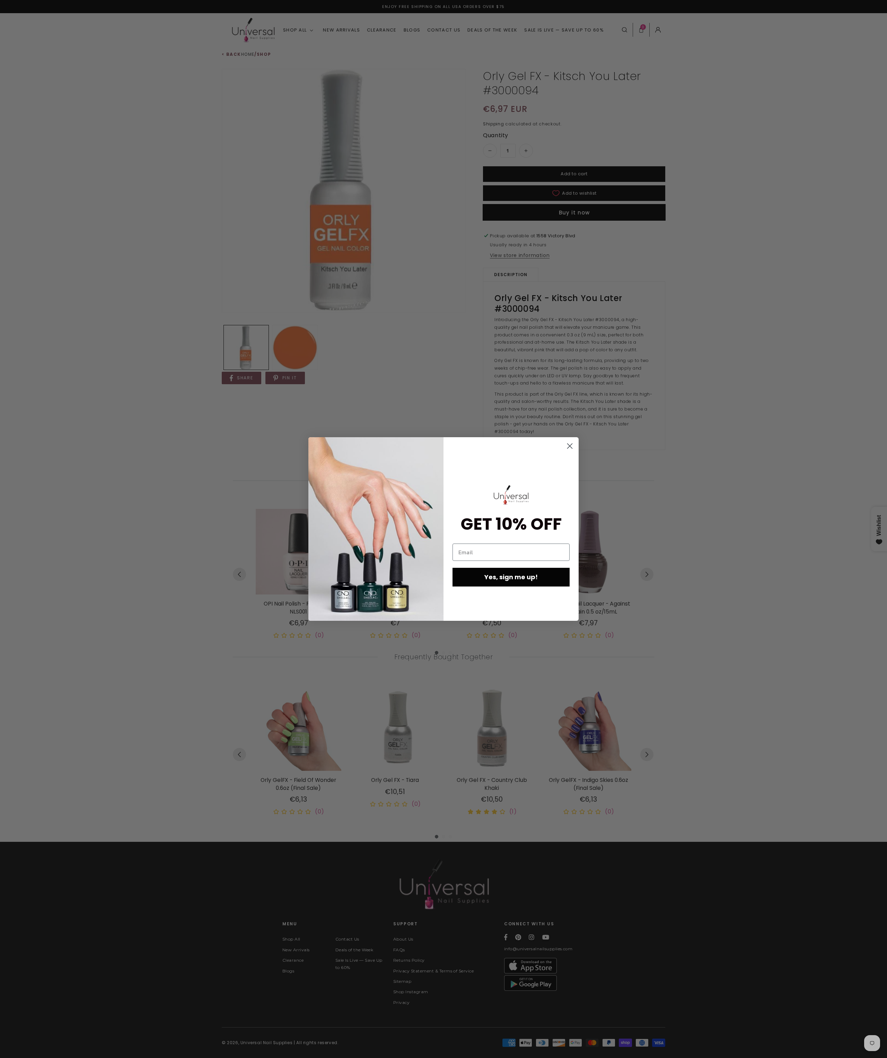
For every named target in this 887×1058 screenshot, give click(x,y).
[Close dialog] (570, 446)
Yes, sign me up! (511, 577)
